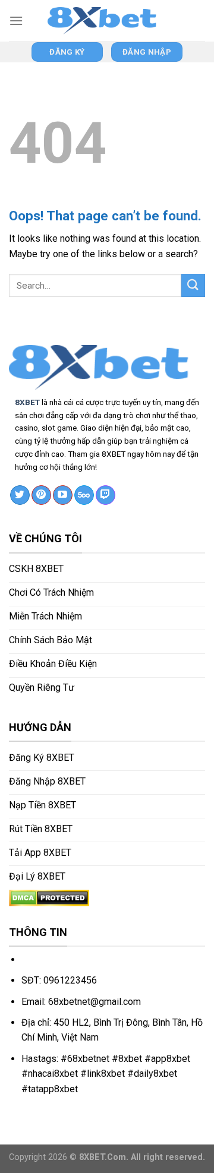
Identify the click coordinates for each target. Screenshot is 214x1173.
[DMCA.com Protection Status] (49, 897)
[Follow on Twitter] (20, 495)
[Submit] (193, 285)
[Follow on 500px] (84, 495)
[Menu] (16, 20)
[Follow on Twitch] (105, 495)
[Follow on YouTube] (63, 495)
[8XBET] (107, 20)
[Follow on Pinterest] (41, 495)
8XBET (27, 402)
